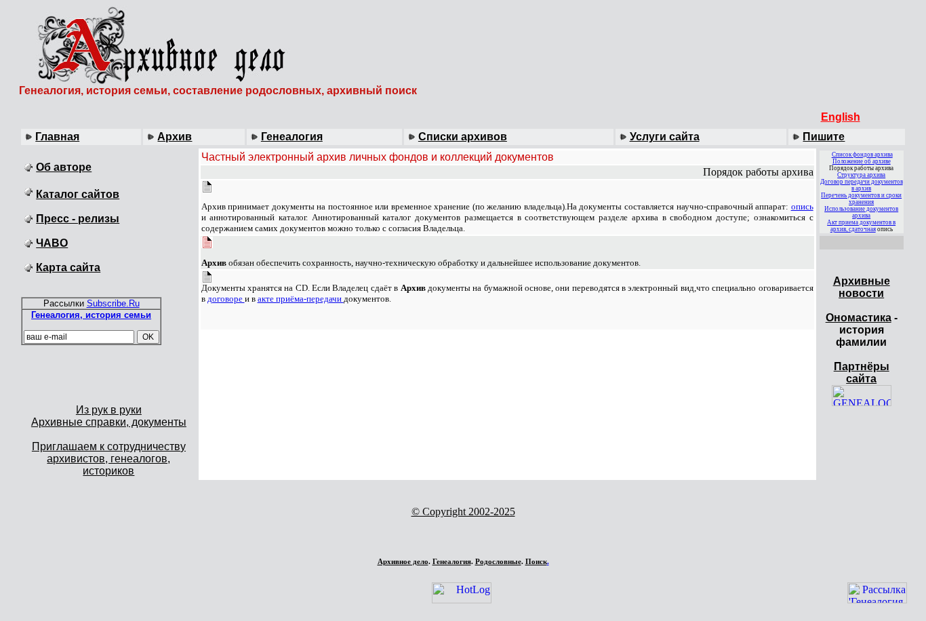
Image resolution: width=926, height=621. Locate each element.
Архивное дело (403, 561)
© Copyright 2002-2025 (463, 511)
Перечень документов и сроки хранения (861, 198)
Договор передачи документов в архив (861, 185)
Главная (57, 136)
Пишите (824, 136)
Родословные (498, 561)
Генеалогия (292, 136)
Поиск (536, 561)
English (840, 117)
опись (802, 206)
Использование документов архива (861, 212)
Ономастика (858, 317)
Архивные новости (861, 287)
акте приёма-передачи (301, 299)
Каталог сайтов (77, 194)
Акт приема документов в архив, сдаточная (861, 226)
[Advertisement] (463, 535)
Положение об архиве (861, 161)
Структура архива (861, 175)
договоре (226, 299)
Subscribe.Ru (113, 303)
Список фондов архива (862, 154)
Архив (174, 136)
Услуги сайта (665, 136)
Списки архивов (462, 136)
